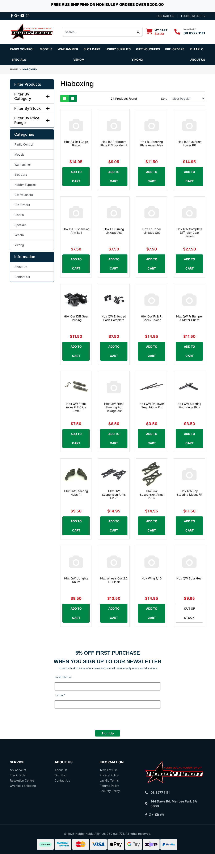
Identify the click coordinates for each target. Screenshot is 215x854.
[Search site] (138, 32)
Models (19, 154)
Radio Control (23, 144)
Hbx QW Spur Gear (189, 578)
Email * (60, 695)
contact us (165, 16)
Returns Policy (109, 785)
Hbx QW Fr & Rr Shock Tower (152, 318)
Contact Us (22, 277)
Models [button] (46, 49)
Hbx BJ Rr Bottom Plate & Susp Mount (113, 143)
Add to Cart (76, 176)
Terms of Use (109, 770)
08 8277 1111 (194, 33)
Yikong (137, 59)
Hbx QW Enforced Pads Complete (113, 318)
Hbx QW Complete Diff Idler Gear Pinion (189, 232)
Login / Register (193, 16)
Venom (78, 59)
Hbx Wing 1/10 (152, 578)
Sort (164, 98)
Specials (20, 225)
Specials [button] (19, 59)
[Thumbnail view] (64, 98)
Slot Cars (20, 174)
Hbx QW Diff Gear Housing (76, 318)
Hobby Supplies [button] (118, 49)
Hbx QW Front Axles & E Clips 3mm (76, 407)
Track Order (18, 775)
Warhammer (68, 49)
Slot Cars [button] (92, 49)
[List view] (72, 98)
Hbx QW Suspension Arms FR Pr (114, 494)
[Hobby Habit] (32, 31)
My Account (18, 770)
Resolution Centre (22, 780)
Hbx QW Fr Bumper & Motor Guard (189, 318)
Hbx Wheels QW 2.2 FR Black (113, 580)
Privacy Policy (109, 775)
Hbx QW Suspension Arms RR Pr (151, 494)
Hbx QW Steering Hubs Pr (76, 492)
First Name (63, 677)
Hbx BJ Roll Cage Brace (76, 143)
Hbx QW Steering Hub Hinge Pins (189, 405)
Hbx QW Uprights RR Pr (76, 580)
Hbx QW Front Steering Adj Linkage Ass (114, 407)
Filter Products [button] (27, 84)
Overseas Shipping (23, 785)
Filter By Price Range (26, 120)
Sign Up (107, 733)
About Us (197, 59)
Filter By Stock (27, 108)
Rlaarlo (196, 49)
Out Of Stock (189, 613)
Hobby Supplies (25, 184)
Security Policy (110, 791)
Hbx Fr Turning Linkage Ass (114, 230)
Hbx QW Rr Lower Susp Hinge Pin (151, 405)
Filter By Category (22, 96)
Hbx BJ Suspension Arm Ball (76, 230)
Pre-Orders (174, 49)
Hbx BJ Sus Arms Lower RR (189, 143)
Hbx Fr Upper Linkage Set (151, 230)
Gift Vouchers (148, 49)
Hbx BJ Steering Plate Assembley (151, 143)
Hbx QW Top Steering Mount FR (189, 492)
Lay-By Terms (109, 780)
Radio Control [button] (22, 49)
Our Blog (61, 775)
